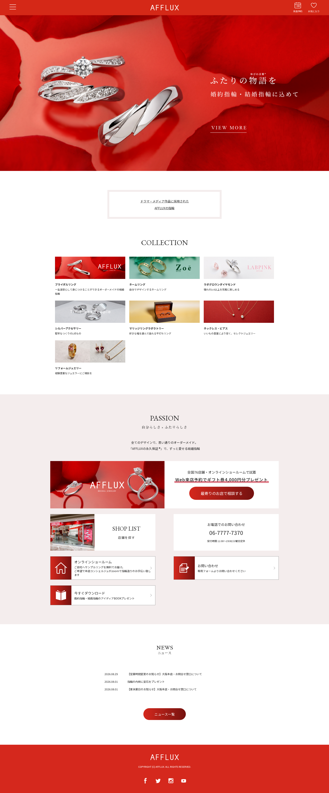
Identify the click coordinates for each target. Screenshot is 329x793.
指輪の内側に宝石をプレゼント (146, 681)
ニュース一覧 (164, 714)
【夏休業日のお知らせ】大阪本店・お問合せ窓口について (162, 689)
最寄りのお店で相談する (222, 493)
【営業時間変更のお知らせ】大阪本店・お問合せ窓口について (164, 674)
